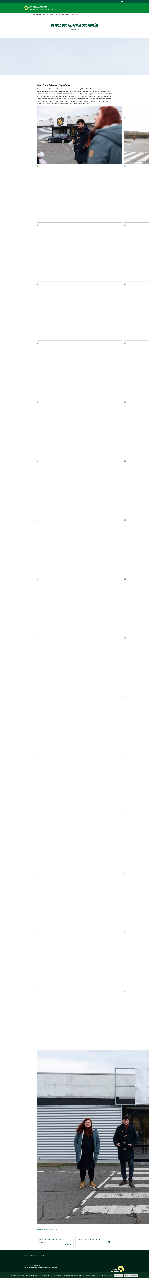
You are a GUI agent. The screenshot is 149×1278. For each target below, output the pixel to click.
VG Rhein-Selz (54, 1229)
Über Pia (32, 15)
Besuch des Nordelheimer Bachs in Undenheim (55, 1242)
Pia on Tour (47, 1229)
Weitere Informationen (131, 1275)
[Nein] (147, 1275)
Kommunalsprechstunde (59, 15)
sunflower (37, 1267)
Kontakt (74, 15)
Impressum (27, 1256)
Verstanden (119, 1275)
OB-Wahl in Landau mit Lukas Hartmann (94, 1241)
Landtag (42, 15)
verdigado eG (53, 1267)
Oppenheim (40, 1229)
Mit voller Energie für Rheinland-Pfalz (45, 9)
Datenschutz (34, 1256)
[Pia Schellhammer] (26, 8)
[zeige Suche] (122, 1)
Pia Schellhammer (38, 6)
